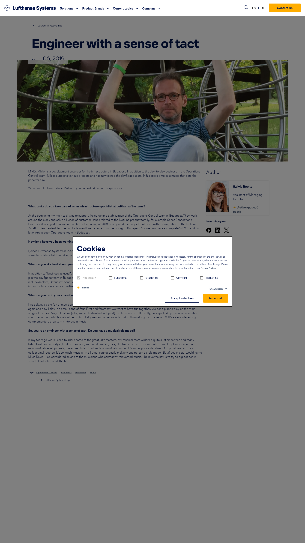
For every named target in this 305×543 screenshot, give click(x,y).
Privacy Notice (208, 268)
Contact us (285, 8)
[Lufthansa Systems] (30, 8)
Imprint (85, 288)
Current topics (123, 8)
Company (149, 8)
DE (263, 8)
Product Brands (93, 8)
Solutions (66, 8)
